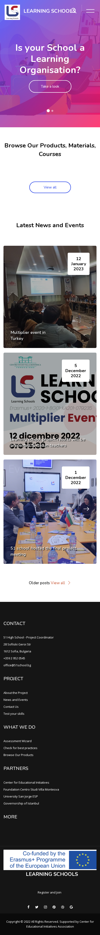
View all (50, 187)
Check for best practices (20, 748)
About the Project (15, 693)
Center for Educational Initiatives (26, 782)
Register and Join (49, 892)
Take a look (50, 86)
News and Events (15, 700)
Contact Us (11, 707)
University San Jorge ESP (20, 796)
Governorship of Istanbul (21, 803)
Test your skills (13, 714)
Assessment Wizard (17, 741)
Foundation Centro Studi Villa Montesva (31, 789)
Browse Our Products (18, 755)
